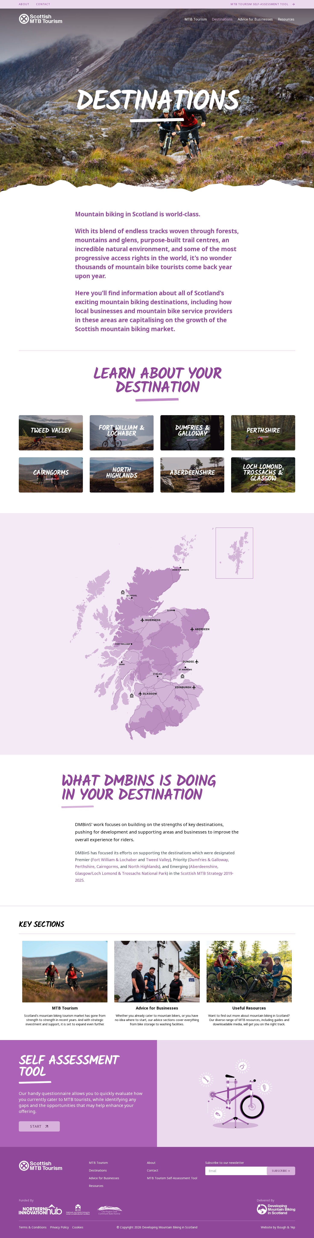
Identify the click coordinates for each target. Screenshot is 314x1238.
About (24, 4)
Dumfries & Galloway (208, 859)
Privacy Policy (59, 1227)
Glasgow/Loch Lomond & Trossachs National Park (121, 873)
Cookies (77, 1227)
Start (36, 1126)
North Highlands (143, 866)
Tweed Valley (158, 859)
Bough (281, 1227)
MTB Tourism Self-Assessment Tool (259, 4)
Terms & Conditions (33, 1227)
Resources (286, 19)
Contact (43, 4)
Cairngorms (107, 866)
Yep (292, 1227)
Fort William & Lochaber (114, 859)
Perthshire (84, 866)
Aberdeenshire (203, 866)
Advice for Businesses (255, 19)
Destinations (222, 19)
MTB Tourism (196, 19)
